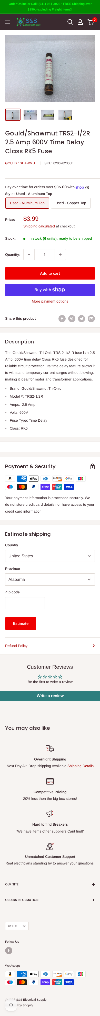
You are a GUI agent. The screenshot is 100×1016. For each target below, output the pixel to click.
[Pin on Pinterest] (71, 318)
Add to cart (50, 273)
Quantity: (12, 254)
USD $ (12, 926)
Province (12, 569)
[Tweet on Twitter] (81, 318)
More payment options (50, 301)
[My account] (80, 22)
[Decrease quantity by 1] (29, 254)
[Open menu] (7, 22)
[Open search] (70, 22)
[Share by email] (91, 318)
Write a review (50, 696)
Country (11, 545)
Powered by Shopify (19, 1005)
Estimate (20, 623)
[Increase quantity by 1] (60, 254)
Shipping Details (80, 766)
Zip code (12, 592)
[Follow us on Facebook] (8, 950)
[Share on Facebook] (62, 318)
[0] (90, 22)
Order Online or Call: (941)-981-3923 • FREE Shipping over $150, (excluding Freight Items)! (50, 6)
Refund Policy (16, 646)
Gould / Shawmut (21, 163)
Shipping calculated (39, 226)
